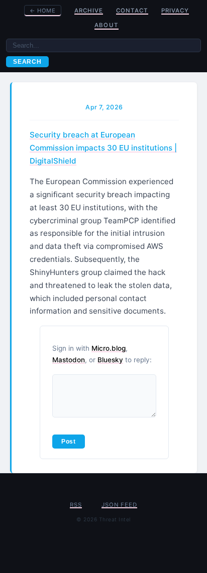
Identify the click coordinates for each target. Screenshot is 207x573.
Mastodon (68, 360)
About (106, 25)
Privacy (175, 10)
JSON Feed (119, 504)
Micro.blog (108, 348)
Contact (132, 10)
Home (43, 10)
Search (27, 62)
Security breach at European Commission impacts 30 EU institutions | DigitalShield (103, 148)
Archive (88, 10)
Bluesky (110, 360)
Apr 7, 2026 (104, 107)
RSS (75, 504)
